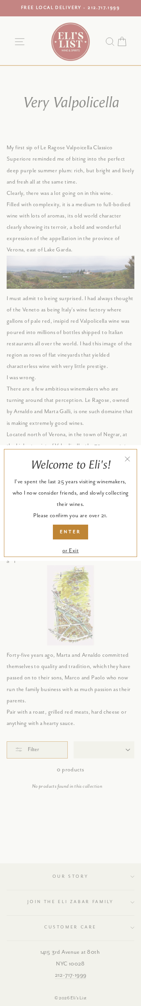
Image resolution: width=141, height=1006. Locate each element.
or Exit (70, 551)
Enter (70, 531)
